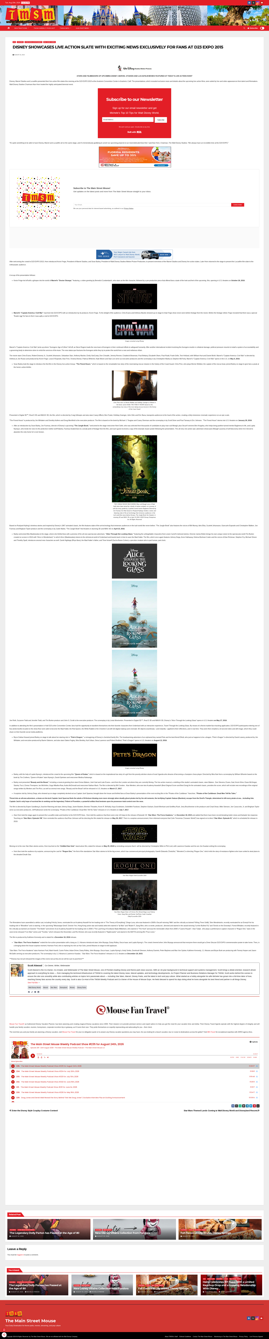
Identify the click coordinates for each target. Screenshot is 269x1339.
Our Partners (82, 28)
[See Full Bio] (39, 982)
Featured (20, 42)
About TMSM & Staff (171, 1336)
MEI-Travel (211, 1032)
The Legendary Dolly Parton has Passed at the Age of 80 (44, 1232)
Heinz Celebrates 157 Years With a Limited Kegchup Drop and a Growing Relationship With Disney (229, 1285)
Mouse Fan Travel (69, 1032)
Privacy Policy (243, 1336)
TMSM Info (65, 28)
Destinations (21, 28)
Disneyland (211, 1278)
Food (190, 1229)
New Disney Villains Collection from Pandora (122, 1232)
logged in (20, 1255)
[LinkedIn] (38, 992)
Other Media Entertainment (33, 42)
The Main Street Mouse (30, 1320)
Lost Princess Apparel (256, 1336)
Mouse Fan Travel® (16, 1024)
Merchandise (107, 1229)
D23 (14, 42)
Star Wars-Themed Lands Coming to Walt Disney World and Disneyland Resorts (221, 1110)
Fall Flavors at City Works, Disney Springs (206, 1232)
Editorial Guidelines (185, 1336)
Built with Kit (135, 132)
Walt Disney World (49, 42)
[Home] (8, 28)
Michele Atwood (33, 1292)
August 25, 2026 (17, 1236)
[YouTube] (35, 992)
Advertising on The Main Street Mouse (225, 1336)
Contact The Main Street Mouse (202, 1336)
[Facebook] (29, 992)
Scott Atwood (226, 1292)
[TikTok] (32, 992)
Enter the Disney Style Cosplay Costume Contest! (34, 1110)
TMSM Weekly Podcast (44, 28)
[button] (244, 28)
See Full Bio (33, 983)
